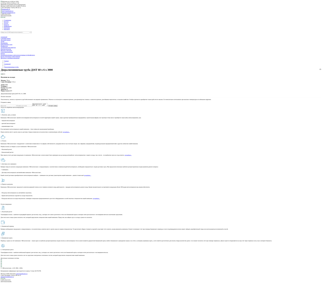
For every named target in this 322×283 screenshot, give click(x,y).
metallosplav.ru (6, 9)
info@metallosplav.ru (7, 11)
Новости (6, 24)
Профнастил (4, 46)
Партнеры (7, 27)
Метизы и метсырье (6, 50)
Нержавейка (4, 43)
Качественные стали (6, 44)
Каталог (6, 21)
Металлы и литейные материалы (10, 58)
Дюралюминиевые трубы (11, 67)
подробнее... (66, 132)
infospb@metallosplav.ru (8, 12)
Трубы (2, 41)
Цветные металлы (6, 49)
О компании (7, 20)
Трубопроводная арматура (8, 47)
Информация (7, 26)
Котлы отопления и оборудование (10, 56)
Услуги (6, 23)
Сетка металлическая (7, 52)
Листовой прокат (6, 40)
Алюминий (4, 37)
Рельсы (3, 53)
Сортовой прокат (6, 38)
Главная (6, 61)
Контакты (7, 29)
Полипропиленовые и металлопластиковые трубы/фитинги (18, 55)
